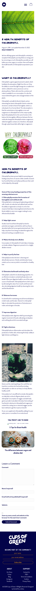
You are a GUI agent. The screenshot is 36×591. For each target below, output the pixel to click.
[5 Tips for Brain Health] (18, 426)
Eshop (9, 574)
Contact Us (26, 572)
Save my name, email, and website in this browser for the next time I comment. (15, 516)
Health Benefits (8, 50)
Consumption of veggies (16, 399)
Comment (5, 467)
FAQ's (26, 574)
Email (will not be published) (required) (15, 497)
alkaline (4, 247)
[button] (18, 562)
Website (4, 505)
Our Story (9, 572)
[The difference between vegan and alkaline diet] (18, 443)
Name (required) (7, 488)
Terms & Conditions (26, 577)
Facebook (9, 581)
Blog (9, 577)
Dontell (15, 589)
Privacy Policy (27, 581)
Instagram (9, 579)
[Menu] (25, 4)
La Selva (21, 589)
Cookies (26, 579)
